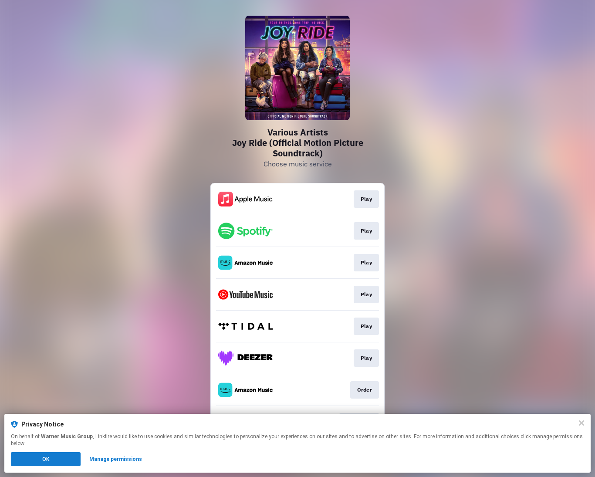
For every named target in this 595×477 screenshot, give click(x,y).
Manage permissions (115, 459)
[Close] (581, 423)
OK (45, 459)
